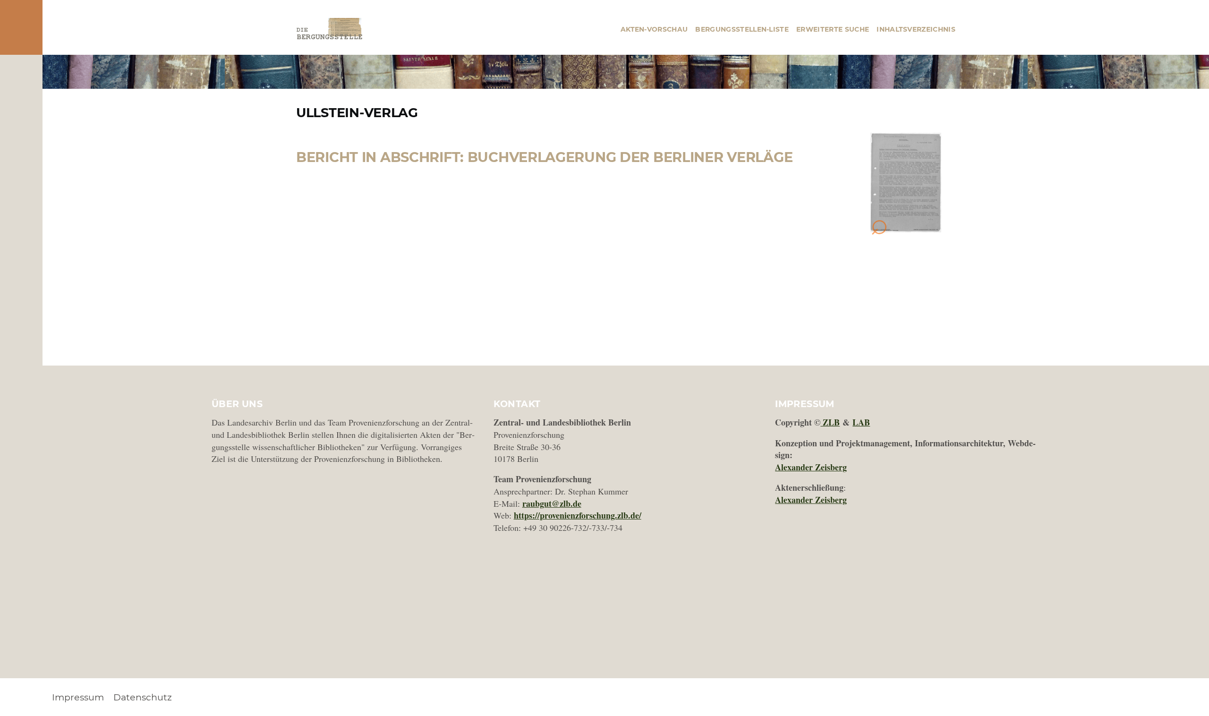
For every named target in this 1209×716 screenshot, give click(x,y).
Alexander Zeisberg (811, 467)
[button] (905, 183)
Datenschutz (142, 697)
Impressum (78, 697)
